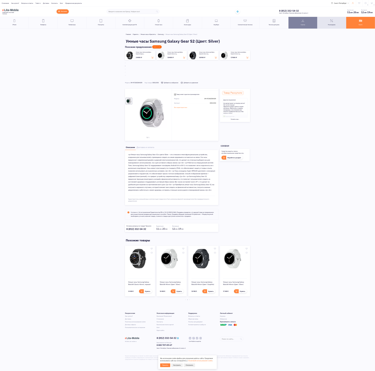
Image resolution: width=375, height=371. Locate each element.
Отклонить (189, 365)
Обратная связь (193, 319)
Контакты (54, 3)
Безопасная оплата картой (165, 324)
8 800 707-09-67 (164, 345)
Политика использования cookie (135, 322)
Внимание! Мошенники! (164, 316)
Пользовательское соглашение (135, 327)
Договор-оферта (130, 324)
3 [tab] (189, 299)
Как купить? (15, 3)
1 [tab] (185, 299)
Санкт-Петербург (340, 3)
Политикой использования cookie (200, 361)
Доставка (46, 3)
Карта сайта (160, 330)
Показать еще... (235, 119)
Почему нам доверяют (195, 322)
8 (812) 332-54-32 (289, 10)
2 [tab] (187, 299)
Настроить (177, 365)
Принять (165, 365)
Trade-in (38, 3)
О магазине (5, 3)
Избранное (223, 319)
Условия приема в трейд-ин (197, 324)
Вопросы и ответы (27, 3)
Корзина (222, 316)
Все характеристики (180, 107)
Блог (61, 3)
